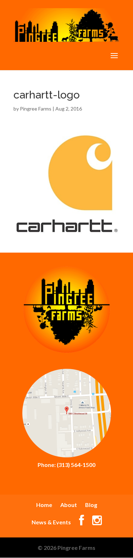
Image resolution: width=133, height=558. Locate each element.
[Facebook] (81, 522)
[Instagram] (97, 522)
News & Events (51, 522)
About (68, 504)
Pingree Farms (35, 109)
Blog (91, 504)
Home (44, 504)
